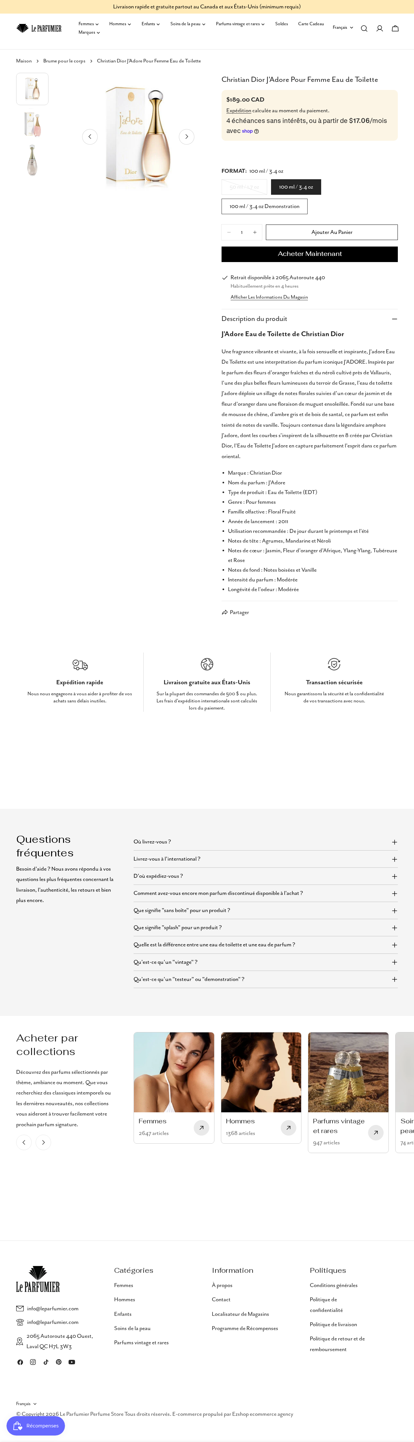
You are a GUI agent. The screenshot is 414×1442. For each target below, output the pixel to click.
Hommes (124, 1299)
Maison (24, 61)
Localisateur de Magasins (240, 1314)
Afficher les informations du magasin (269, 297)
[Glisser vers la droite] (186, 136)
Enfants (123, 1314)
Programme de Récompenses (245, 1328)
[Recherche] (364, 28)
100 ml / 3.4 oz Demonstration (265, 206)
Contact (221, 1299)
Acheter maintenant (310, 254)
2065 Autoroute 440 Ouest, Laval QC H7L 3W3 (60, 1341)
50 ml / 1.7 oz (248, 189)
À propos (222, 1285)
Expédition (238, 110)
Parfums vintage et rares (141, 1342)
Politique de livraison (333, 1324)
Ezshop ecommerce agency (262, 1414)
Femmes (123, 1285)
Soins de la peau (132, 1328)
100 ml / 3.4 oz (296, 187)
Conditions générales (334, 1285)
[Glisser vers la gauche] (90, 136)
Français (340, 27)
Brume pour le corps (64, 61)
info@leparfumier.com (53, 1308)
